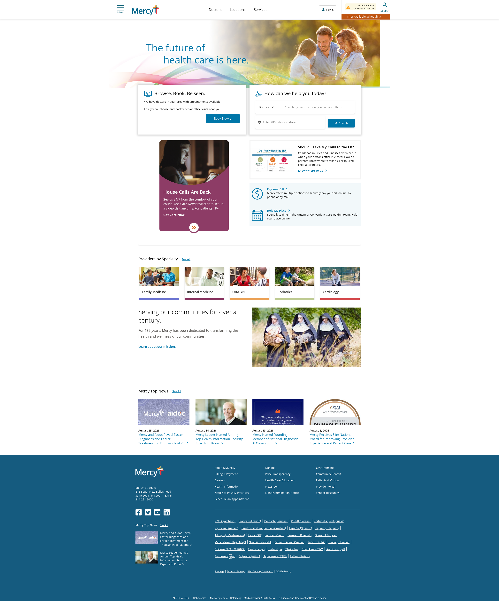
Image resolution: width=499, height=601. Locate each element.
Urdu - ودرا (275, 549)
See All (186, 259)
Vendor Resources (328, 493)
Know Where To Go (311, 170)
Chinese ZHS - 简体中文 (230, 549)
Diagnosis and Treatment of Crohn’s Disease (302, 598)
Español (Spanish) (300, 528)
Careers (220, 480)
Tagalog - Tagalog (327, 528)
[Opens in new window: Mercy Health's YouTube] (157, 512)
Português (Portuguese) (329, 521)
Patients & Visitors (328, 480)
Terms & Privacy (236, 571)
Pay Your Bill (275, 189)
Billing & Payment (226, 474)
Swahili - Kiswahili (260, 542)
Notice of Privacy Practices (232, 493)
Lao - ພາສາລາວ (274, 535)
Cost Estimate (325, 468)
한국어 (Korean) (301, 521)
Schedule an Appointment (232, 499)
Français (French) (250, 521)
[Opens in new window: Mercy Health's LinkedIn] (167, 512)
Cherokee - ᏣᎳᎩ (312, 549)
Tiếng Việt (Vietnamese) (230, 535)
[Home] (145, 10)
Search (384, 10)
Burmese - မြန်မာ (225, 556)
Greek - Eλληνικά (326, 535)
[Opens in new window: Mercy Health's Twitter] (148, 512)
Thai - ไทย (291, 549)
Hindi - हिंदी (254, 535)
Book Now (221, 118)
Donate (270, 468)
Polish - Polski (316, 542)
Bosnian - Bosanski (299, 535)
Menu (120, 12)
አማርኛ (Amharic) (225, 521)
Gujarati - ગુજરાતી (249, 556)
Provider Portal (325, 486)
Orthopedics (199, 598)
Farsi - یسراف (256, 549)
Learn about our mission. (157, 346)
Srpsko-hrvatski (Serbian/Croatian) (264, 528)
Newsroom (272, 486)
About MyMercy (225, 468)
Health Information (227, 486)
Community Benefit (328, 474)
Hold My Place (276, 210)
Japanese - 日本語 (275, 556)
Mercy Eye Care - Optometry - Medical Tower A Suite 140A (242, 598)
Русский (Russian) (226, 528)
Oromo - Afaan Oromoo (289, 542)
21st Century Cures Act (260, 571)
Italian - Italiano (300, 556)
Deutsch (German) (276, 521)
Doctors (215, 9)
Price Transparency (277, 474)
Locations (238, 9)
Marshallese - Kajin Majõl (230, 542)
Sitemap (219, 571)
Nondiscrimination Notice (282, 493)
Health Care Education (280, 480)
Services (260, 9)
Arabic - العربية (335, 549)
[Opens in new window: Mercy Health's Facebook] (138, 512)
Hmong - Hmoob (338, 542)
